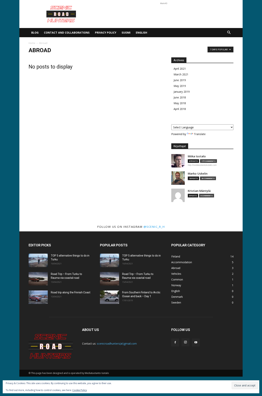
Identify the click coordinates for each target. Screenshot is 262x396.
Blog (35, 32)
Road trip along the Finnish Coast (70, 292)
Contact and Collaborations (67, 32)
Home (32, 43)
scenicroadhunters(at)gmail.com (117, 343)
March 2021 (181, 74)
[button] (228, 33)
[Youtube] (196, 342)
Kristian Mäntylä (199, 191)
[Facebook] (175, 342)
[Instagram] (185, 342)
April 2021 (180, 68)
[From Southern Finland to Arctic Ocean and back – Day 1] (109, 297)
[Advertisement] (163, 14)
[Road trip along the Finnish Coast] (38, 297)
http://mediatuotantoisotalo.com (202, 165)
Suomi (126, 32)
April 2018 (180, 109)
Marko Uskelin (198, 173)
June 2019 (180, 80)
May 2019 (180, 86)
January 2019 (182, 91)
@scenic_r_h (154, 227)
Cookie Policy (79, 390)
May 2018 (180, 103)
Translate (200, 134)
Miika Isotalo (197, 156)
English (141, 32)
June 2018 (180, 97)
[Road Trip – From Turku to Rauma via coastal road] (38, 278)
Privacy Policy (105, 32)
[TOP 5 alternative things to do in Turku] (38, 260)
